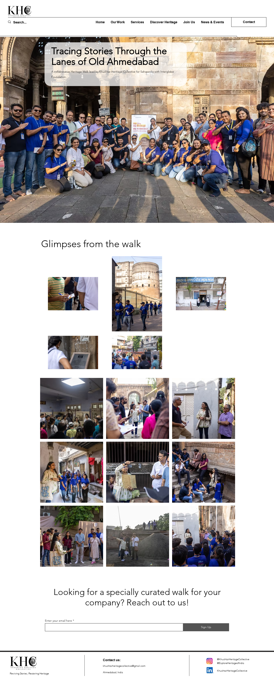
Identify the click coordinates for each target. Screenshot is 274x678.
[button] (163, 22)
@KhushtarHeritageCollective (233, 659)
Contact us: (112, 660)
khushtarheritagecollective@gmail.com (124, 665)
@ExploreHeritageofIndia (230, 663)
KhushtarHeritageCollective (232, 670)
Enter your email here (58, 620)
